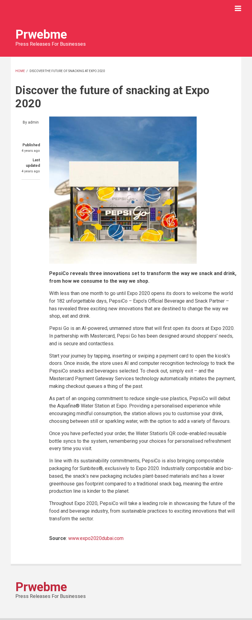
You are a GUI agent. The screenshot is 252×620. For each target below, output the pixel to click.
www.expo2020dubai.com (96, 538)
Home (20, 71)
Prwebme (41, 34)
